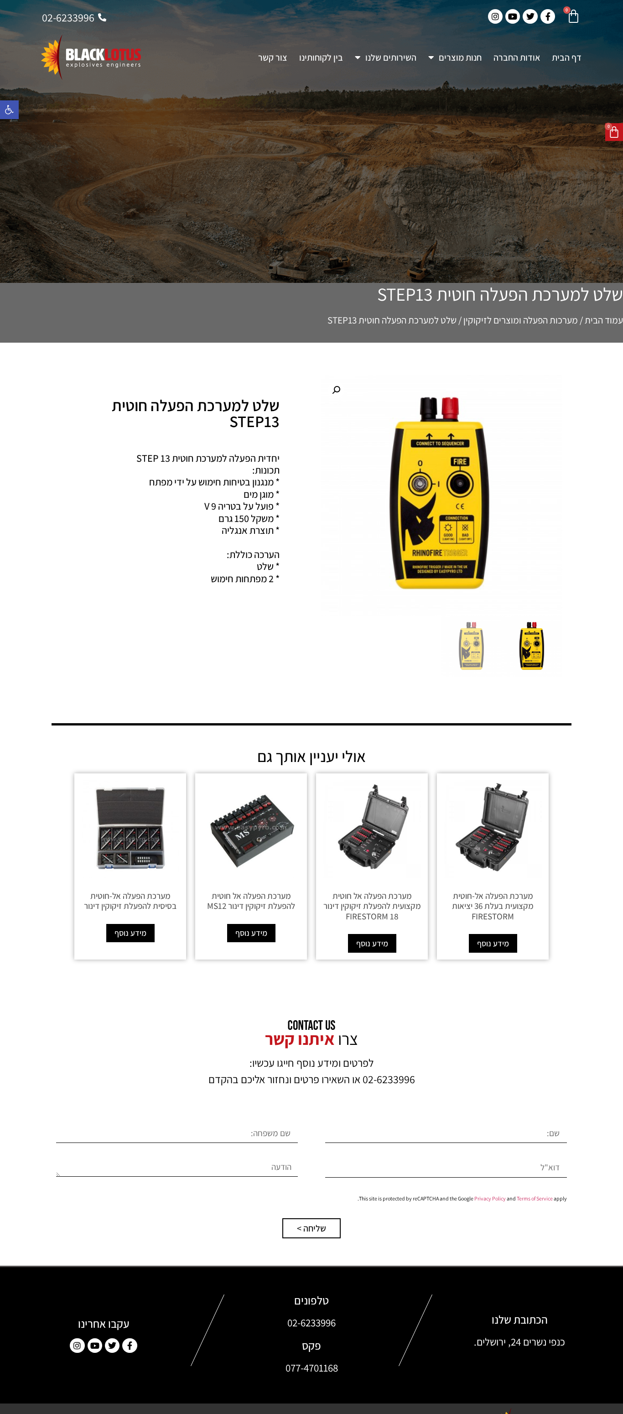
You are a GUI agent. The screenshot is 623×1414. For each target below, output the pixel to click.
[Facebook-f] (129, 1345)
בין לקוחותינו (321, 57)
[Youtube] (95, 1345)
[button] (9, 109)
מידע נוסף (493, 943)
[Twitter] (112, 1345)
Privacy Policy (490, 1198)
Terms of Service (535, 1198)
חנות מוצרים (460, 57)
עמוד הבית (604, 320)
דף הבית (566, 57)
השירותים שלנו (390, 57)
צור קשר (272, 57)
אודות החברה (516, 57)
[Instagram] (77, 1345)
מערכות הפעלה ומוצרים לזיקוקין (520, 320)
